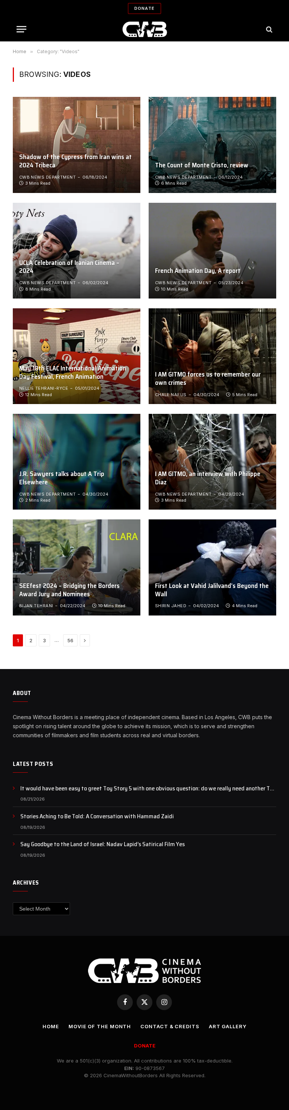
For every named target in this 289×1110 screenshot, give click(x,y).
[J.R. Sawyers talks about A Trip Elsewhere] (76, 462)
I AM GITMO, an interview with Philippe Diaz (207, 478)
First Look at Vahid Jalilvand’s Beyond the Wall (212, 590)
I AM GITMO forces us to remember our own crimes (208, 379)
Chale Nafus (171, 394)
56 (70, 640)
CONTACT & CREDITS (169, 1026)
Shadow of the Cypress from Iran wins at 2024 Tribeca (75, 161)
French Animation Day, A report (197, 271)
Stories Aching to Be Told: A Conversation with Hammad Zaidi (97, 816)
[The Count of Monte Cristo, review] (212, 145)
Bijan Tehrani (36, 605)
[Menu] (21, 29)
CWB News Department (47, 177)
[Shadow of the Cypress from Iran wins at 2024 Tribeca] (76, 145)
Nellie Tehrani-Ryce (43, 388)
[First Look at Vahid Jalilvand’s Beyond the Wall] (212, 567)
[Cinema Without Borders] (145, 29)
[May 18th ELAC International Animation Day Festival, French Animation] (76, 356)
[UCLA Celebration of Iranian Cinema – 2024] (76, 251)
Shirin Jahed (170, 605)
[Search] (268, 29)
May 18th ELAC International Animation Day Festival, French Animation (72, 372)
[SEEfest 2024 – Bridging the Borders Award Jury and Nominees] (76, 567)
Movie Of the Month (99, 1026)
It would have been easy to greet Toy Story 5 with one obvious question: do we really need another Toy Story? (148, 788)
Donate (144, 8)
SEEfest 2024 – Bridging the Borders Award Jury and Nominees (69, 590)
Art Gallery (227, 1026)
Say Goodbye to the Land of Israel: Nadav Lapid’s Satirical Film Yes (102, 844)
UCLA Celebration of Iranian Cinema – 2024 (69, 267)
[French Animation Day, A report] (212, 251)
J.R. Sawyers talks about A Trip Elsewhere (61, 478)
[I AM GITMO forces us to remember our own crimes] (212, 356)
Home (51, 1026)
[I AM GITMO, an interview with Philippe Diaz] (212, 462)
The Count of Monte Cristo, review (201, 165)
